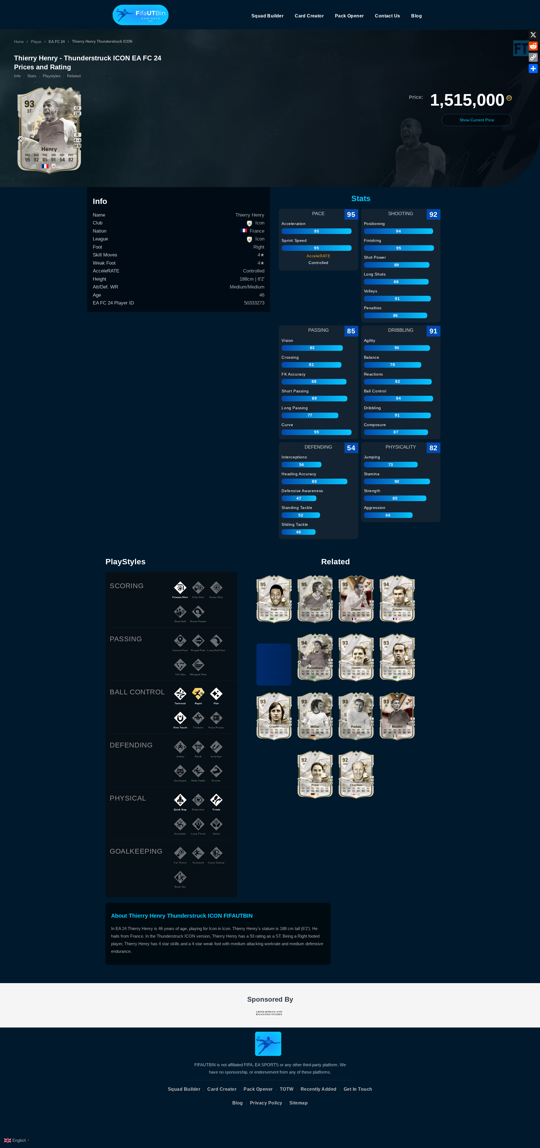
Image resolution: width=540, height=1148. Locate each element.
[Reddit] (533, 46)
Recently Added (319, 1089)
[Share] (533, 68)
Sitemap (298, 1103)
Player (36, 42)
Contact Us (387, 15)
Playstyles (51, 76)
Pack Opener (349, 15)
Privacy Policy (266, 1103)
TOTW (287, 1089)
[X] (533, 34)
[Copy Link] (533, 57)
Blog (416, 15)
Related (74, 76)
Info (17, 76)
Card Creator (309, 15)
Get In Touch (358, 1089)
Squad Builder (267, 15)
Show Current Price (477, 120)
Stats (31, 76)
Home (19, 42)
